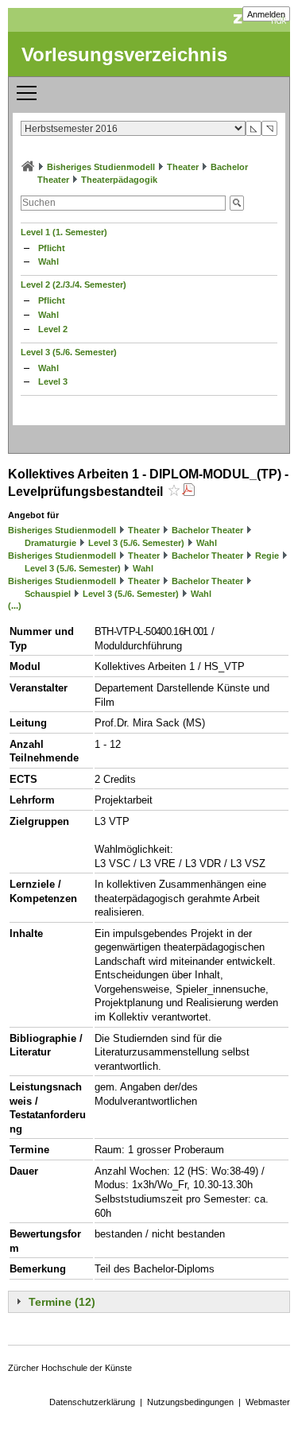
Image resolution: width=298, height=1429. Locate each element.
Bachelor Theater (207, 530)
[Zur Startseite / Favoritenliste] (28, 167)
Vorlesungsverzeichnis (124, 54)
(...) (14, 605)
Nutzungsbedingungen (190, 1402)
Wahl (48, 261)
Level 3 (53, 381)
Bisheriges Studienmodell (101, 167)
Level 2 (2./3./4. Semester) (73, 284)
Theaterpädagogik (119, 179)
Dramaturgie (50, 543)
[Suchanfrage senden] (237, 203)
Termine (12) (62, 1301)
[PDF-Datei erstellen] (188, 491)
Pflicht (51, 248)
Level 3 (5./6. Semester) (69, 352)
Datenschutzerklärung (92, 1402)
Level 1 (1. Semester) (64, 232)
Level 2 (53, 329)
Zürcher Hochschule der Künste (70, 1368)
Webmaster (268, 1402)
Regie (267, 555)
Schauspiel (48, 593)
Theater (183, 167)
